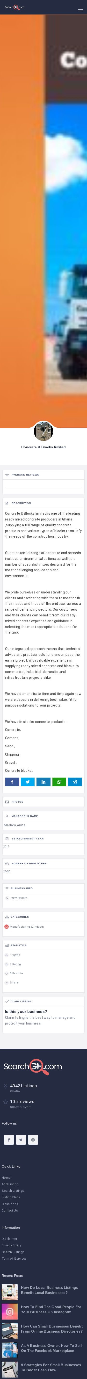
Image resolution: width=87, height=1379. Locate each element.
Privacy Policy (11, 1245)
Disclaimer (9, 1239)
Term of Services (14, 1258)
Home (6, 1177)
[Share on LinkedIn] (43, 782)
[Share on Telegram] (75, 782)
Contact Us (10, 1210)
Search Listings (13, 1190)
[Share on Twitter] (28, 782)
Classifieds (10, 1204)
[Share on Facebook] (12, 782)
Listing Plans (11, 1197)
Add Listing (10, 1184)
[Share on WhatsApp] (59, 782)
